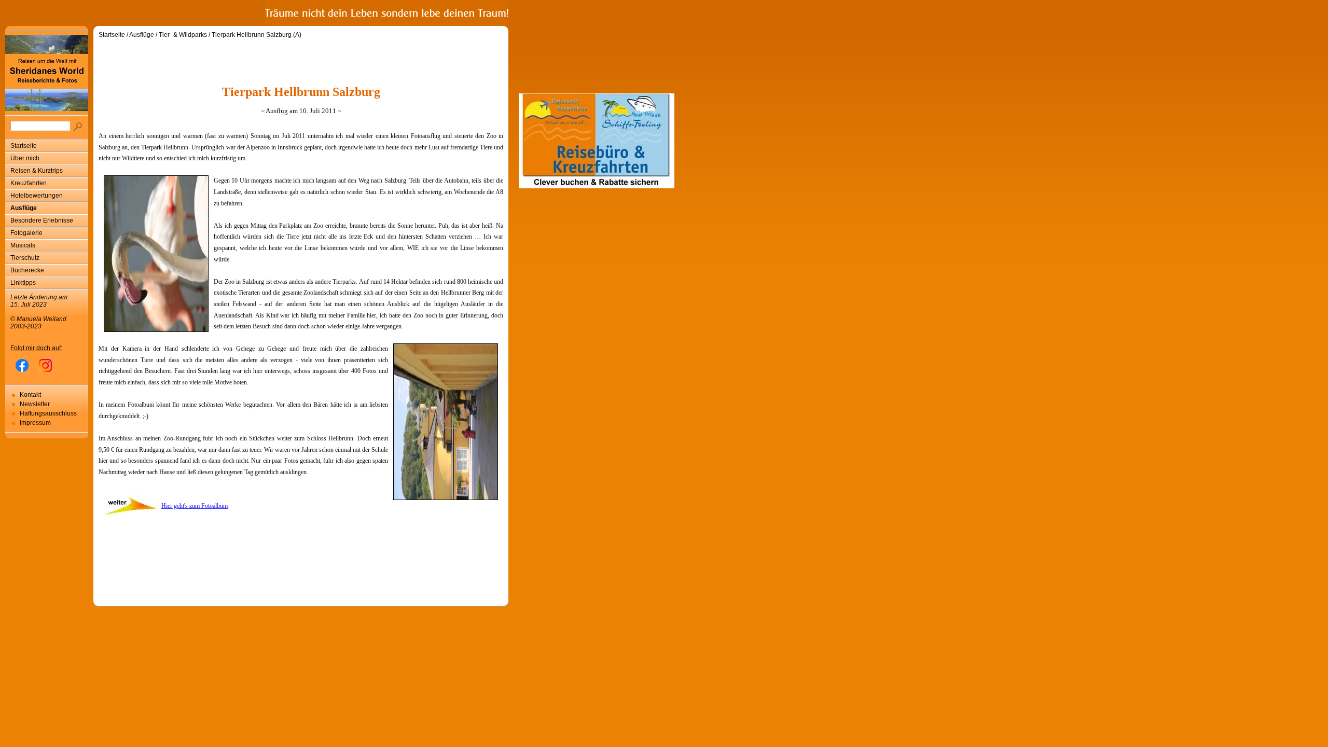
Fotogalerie (26, 233)
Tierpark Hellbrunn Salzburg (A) (256, 34)
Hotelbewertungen (36, 195)
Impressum (35, 422)
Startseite (23, 145)
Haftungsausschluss (48, 413)
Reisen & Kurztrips (36, 170)
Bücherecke (27, 270)
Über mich (24, 158)
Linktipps (23, 282)
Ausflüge (23, 208)
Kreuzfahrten (28, 183)
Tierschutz (24, 257)
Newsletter (35, 404)
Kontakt (30, 394)
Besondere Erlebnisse (41, 220)
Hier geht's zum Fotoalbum (194, 505)
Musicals (22, 245)
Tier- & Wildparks (183, 34)
